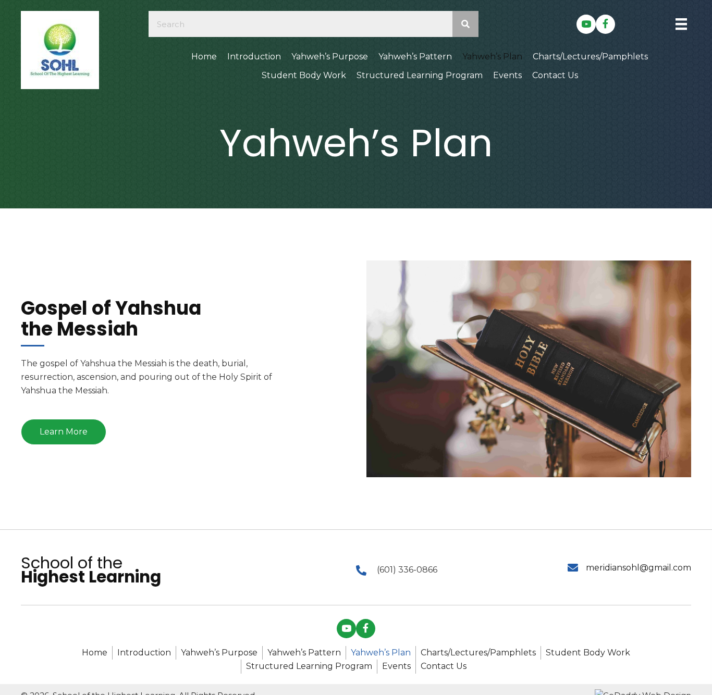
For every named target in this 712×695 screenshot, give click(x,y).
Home (94, 652)
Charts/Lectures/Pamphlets (478, 652)
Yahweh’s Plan (381, 652)
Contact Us (444, 666)
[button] (586, 24)
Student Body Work (588, 652)
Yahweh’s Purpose (219, 652)
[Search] (465, 24)
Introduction (144, 652)
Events (396, 666)
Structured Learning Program (309, 666)
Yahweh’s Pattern (304, 652)
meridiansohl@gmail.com (638, 568)
